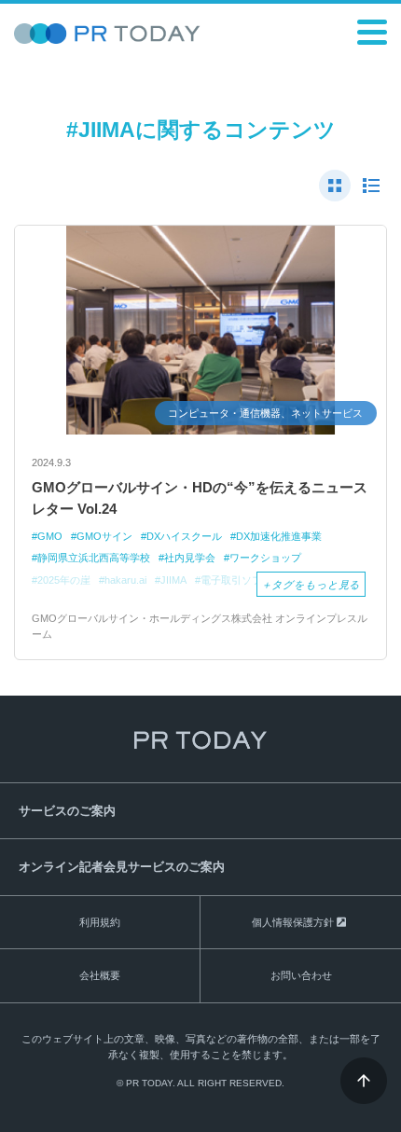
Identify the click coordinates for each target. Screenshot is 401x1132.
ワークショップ (265, 557)
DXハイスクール (184, 536)
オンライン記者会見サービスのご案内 (122, 867)
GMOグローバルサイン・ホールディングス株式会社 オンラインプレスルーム (199, 626)
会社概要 (99, 975)
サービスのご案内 (67, 811)
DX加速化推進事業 (279, 536)
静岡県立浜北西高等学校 (93, 557)
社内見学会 (189, 557)
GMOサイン (104, 536)
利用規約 (99, 922)
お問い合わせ (301, 975)
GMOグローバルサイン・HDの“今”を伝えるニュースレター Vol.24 (199, 498)
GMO (49, 536)
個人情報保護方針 (293, 922)
